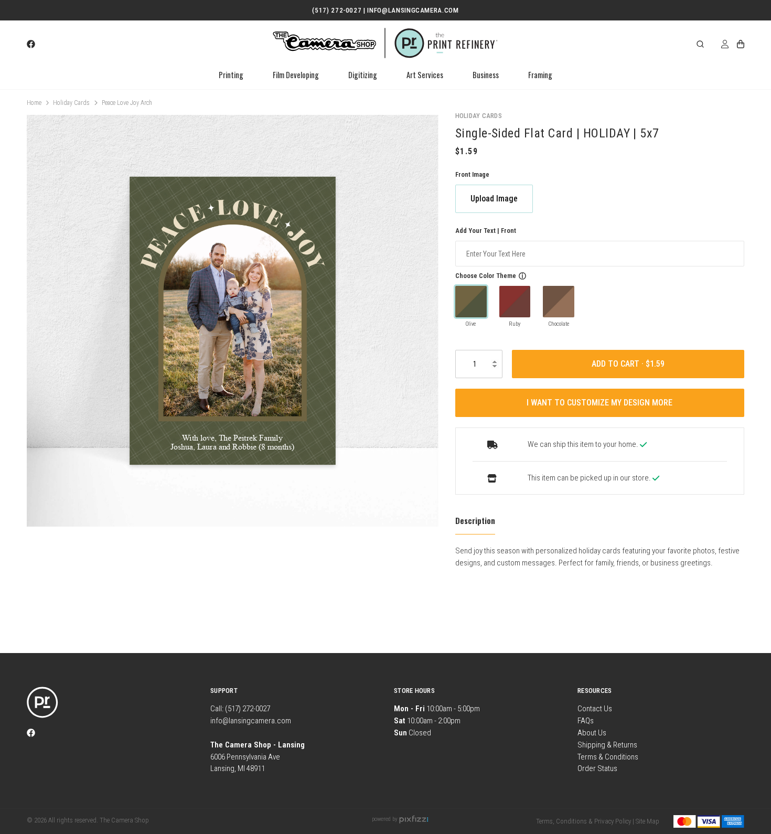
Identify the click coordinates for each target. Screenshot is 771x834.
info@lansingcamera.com (250, 720)
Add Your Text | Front (485, 230)
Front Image (472, 174)
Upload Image (494, 199)
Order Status (597, 768)
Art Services (424, 74)
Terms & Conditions (607, 757)
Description (475, 520)
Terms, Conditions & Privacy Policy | (585, 821)
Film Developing (296, 74)
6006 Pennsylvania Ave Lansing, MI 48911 (257, 757)
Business (486, 74)
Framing (540, 74)
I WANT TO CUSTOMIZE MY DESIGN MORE (599, 403)
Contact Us (594, 708)
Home (34, 102)
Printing (231, 74)
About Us (591, 732)
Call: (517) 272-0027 (240, 708)
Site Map (647, 821)
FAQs (585, 720)
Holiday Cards (71, 102)
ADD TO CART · (619, 364)
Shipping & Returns (607, 745)
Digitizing (362, 74)
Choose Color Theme (485, 276)
